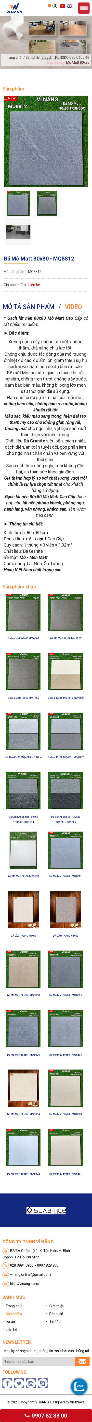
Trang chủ (13, 57)
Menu (84, 8)
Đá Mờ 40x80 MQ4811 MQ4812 (66, 757)
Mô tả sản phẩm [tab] (28, 307)
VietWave (77, 1402)
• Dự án (8, 1321)
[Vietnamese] (61, 5)
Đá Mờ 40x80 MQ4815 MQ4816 (66, 697)
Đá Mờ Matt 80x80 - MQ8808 (23, 995)
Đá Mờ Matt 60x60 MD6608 (23, 876)
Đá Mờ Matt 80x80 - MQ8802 (23, 1173)
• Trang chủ (12, 1306)
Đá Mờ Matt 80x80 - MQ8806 (23, 1054)
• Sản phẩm (12, 1314)
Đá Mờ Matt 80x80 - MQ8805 (65, 1054)
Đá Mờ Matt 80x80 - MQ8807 (65, 995)
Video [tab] (73, 307)
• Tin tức (53, 1321)
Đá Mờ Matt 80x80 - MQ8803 (65, 1114)
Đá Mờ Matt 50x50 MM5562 (65, 638)
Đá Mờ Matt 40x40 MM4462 (23, 697)
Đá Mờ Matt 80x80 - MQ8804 (23, 1114)
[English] (69, 5)
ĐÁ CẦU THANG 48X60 (23, 935)
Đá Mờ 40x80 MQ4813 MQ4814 (23, 757)
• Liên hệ (9, 1329)
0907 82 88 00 (48, 1416)
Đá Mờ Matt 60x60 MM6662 (23, 638)
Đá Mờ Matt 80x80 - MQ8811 (65, 876)
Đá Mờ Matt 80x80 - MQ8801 (65, 1173)
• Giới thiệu (55, 1306)
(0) (54, 5)
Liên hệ (34, 285)
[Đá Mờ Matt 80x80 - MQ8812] (46, 141)
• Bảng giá (54, 1314)
